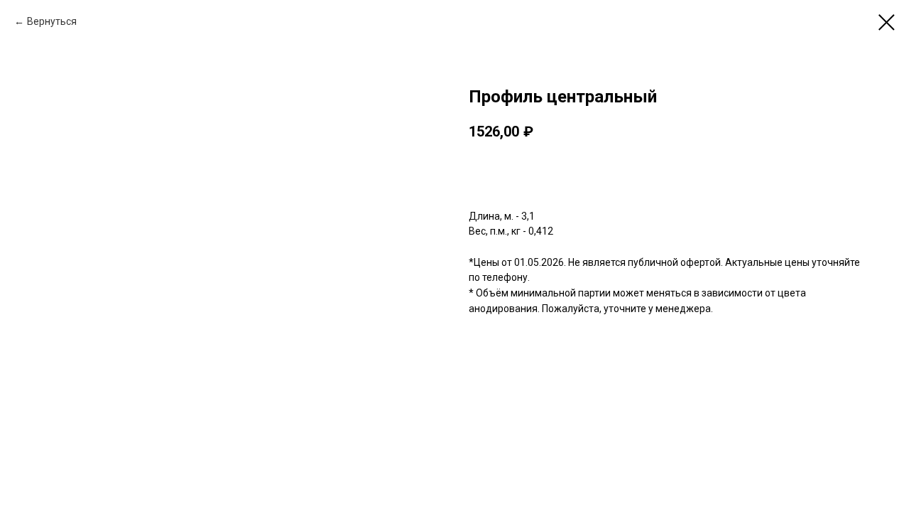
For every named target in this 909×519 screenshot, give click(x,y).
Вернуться (52, 21)
